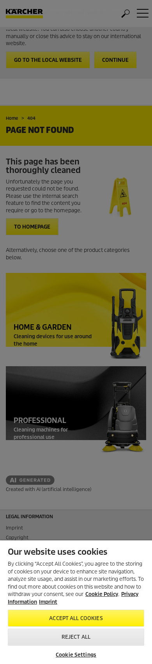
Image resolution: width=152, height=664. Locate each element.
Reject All (76, 637)
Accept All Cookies (76, 618)
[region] (76, 602)
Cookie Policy (101, 594)
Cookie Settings (76, 655)
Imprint (48, 602)
